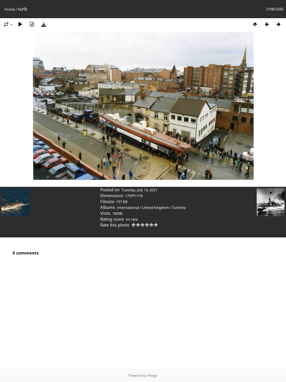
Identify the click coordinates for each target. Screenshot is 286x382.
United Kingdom (155, 207)
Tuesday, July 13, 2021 (139, 189)
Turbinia (179, 207)
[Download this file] (43, 24)
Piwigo (152, 375)
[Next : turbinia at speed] (278, 24)
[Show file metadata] (32, 24)
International (128, 207)
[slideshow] (20, 24)
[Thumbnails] (255, 24)
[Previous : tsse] (267, 24)
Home (9, 9)
